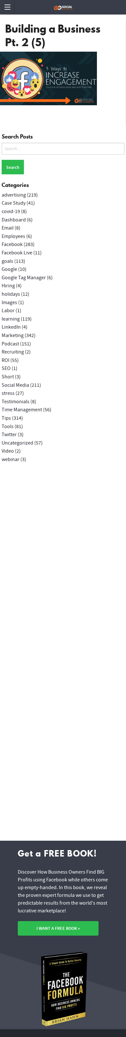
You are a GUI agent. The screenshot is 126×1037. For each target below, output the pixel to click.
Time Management (22, 409)
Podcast (10, 344)
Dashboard (14, 220)
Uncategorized (17, 443)
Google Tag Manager (24, 277)
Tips (6, 418)
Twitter (9, 434)
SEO (6, 368)
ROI (5, 360)
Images (9, 302)
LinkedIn (11, 327)
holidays (11, 294)
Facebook (12, 244)
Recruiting (13, 352)
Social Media (15, 385)
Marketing (13, 335)
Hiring (8, 285)
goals (7, 261)
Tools (8, 426)
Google (9, 269)
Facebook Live (17, 253)
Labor (8, 310)
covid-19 (11, 211)
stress (8, 393)
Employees (13, 236)
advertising (14, 195)
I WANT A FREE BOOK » (58, 928)
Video (8, 451)
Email (8, 228)
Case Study (14, 203)
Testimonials (15, 401)
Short (8, 377)
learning (11, 319)
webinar (10, 459)
